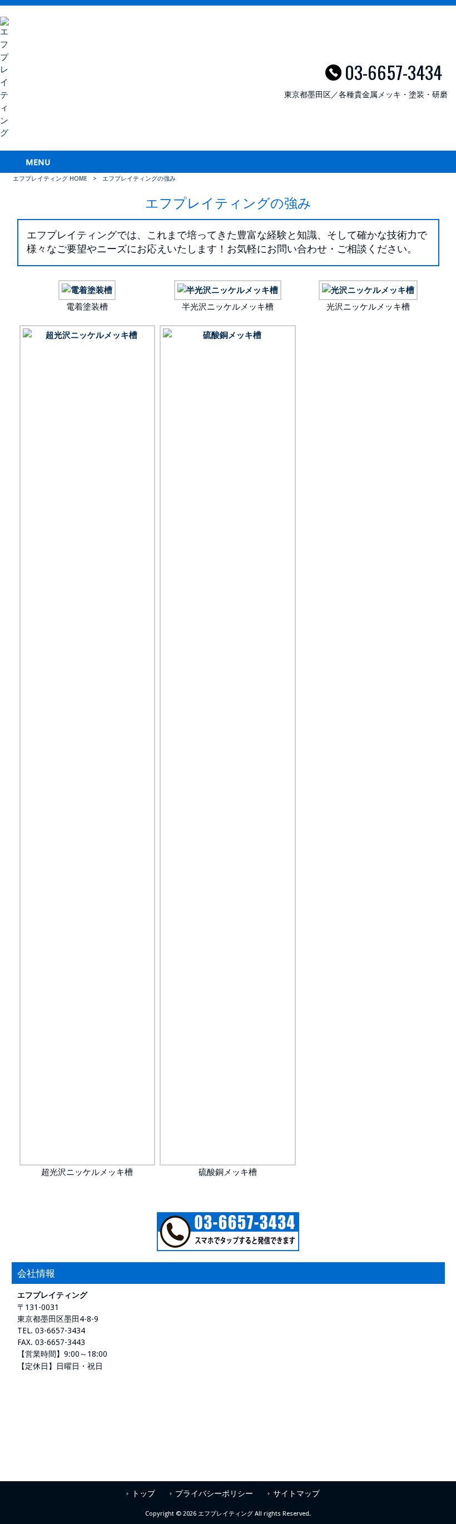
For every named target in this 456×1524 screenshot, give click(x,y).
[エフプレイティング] (4, 133)
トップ (143, 1493)
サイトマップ (296, 1493)
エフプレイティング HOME (50, 178)
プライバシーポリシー (214, 1493)
